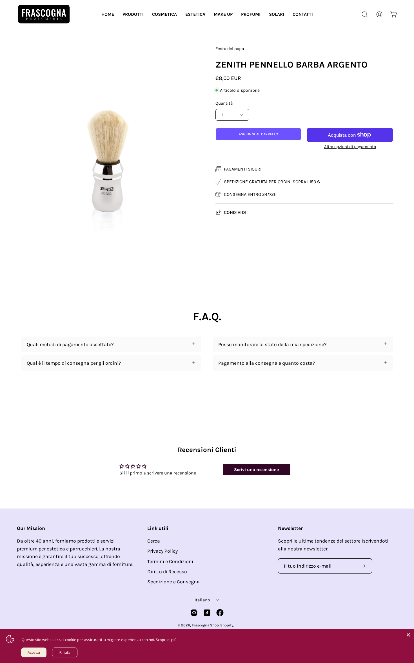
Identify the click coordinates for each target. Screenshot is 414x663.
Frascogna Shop (205, 625)
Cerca (153, 541)
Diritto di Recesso (167, 571)
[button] (133, 14)
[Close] (408, 635)
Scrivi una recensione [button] (256, 469)
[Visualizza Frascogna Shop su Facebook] (220, 612)
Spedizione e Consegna (173, 581)
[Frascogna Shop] (43, 14)
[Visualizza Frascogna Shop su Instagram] (194, 612)
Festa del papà (229, 48)
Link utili (157, 528)
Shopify (226, 625)
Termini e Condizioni (170, 561)
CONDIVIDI (235, 212)
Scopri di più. (166, 639)
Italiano (202, 599)
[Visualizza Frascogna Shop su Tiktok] (207, 612)
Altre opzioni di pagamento (350, 146)
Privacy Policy (162, 551)
